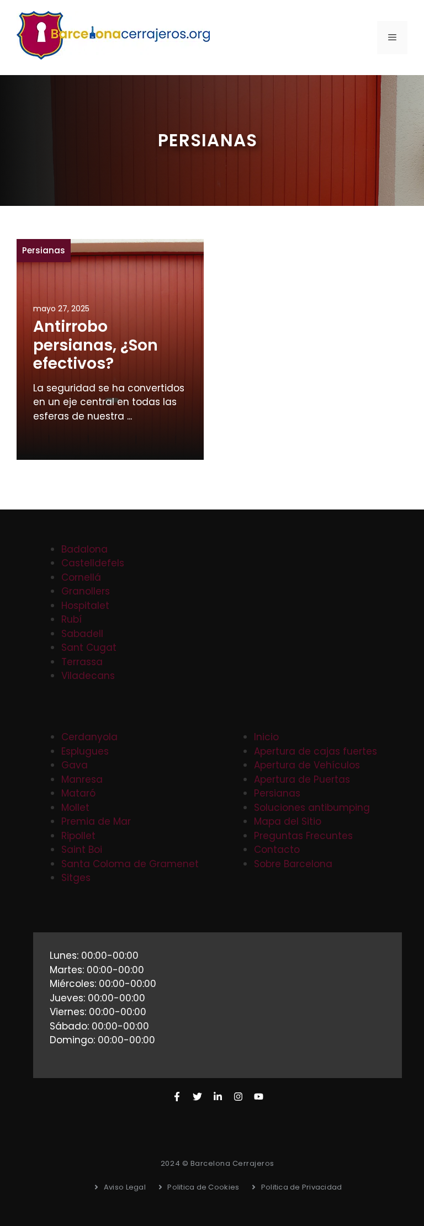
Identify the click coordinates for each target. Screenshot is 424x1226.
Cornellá (81, 577)
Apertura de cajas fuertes (315, 751)
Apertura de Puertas (302, 779)
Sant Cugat (88, 647)
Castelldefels (92, 563)
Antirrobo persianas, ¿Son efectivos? (95, 345)
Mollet (75, 807)
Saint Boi (81, 849)
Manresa (82, 779)
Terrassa (82, 661)
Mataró (78, 793)
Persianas (43, 250)
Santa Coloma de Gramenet (130, 864)
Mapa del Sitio (287, 821)
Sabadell (82, 633)
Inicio (266, 737)
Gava (74, 765)
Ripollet (78, 835)
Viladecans (88, 675)
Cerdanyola (89, 737)
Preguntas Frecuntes (303, 835)
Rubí (71, 619)
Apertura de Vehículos (307, 765)
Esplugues (85, 751)
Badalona (84, 549)
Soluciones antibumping (312, 807)
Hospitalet (85, 605)
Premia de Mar (96, 821)
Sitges (76, 877)
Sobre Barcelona (293, 864)
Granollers (85, 591)
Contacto (277, 849)
